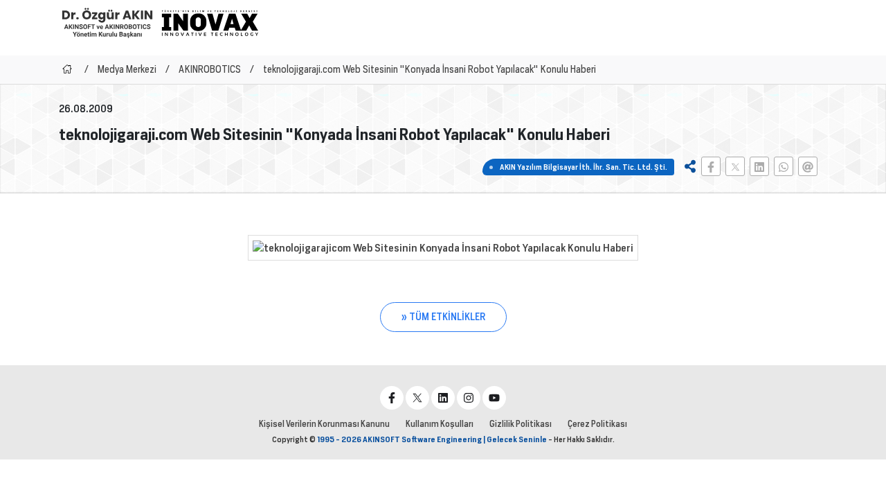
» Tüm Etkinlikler (443, 316)
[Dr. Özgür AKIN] (107, 22)
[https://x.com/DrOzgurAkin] (417, 398)
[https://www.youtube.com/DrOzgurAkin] (494, 398)
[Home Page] (67, 69)
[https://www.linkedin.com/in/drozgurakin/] (443, 398)
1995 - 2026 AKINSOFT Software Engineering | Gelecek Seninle (432, 439)
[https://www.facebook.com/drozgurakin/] (392, 398)
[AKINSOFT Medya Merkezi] (209, 23)
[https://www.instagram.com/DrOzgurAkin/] (468, 398)
